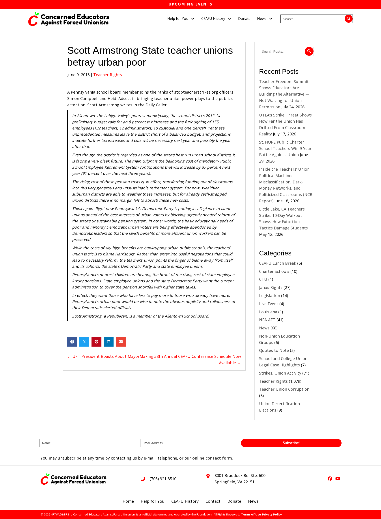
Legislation (269, 295)
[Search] (349, 19)
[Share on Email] (121, 342)
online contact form (212, 458)
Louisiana (268, 311)
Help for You (152, 501)
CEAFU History (185, 501)
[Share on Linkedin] (109, 342)
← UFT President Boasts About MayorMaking (110, 356)
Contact (212, 501)
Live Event (268, 303)
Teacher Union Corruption (284, 389)
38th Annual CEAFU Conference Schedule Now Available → (197, 359)
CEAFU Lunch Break (277, 263)
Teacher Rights (107, 74)
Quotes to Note (274, 350)
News (264, 328)
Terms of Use (251, 514)
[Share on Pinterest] (96, 342)
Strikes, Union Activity (280, 373)
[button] (192, 18)
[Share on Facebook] (72, 342)
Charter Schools (274, 271)
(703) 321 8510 (163, 478)
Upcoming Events (191, 4)
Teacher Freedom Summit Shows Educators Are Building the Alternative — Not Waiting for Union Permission (284, 94)
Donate (234, 501)
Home (128, 501)
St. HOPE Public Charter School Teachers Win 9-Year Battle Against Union (285, 148)
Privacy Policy (272, 514)
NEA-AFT (267, 319)
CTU (263, 279)
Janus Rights (270, 287)
